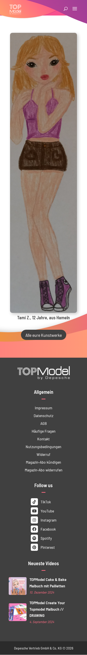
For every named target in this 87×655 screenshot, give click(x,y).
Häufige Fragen (44, 430)
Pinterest (47, 547)
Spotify (46, 538)
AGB (43, 423)
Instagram (48, 519)
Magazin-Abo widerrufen (43, 469)
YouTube (47, 510)
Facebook (48, 528)
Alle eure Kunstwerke (43, 335)
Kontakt (43, 438)
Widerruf (43, 454)
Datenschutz (43, 415)
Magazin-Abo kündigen (43, 462)
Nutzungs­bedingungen (43, 446)
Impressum (43, 407)
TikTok (45, 501)
